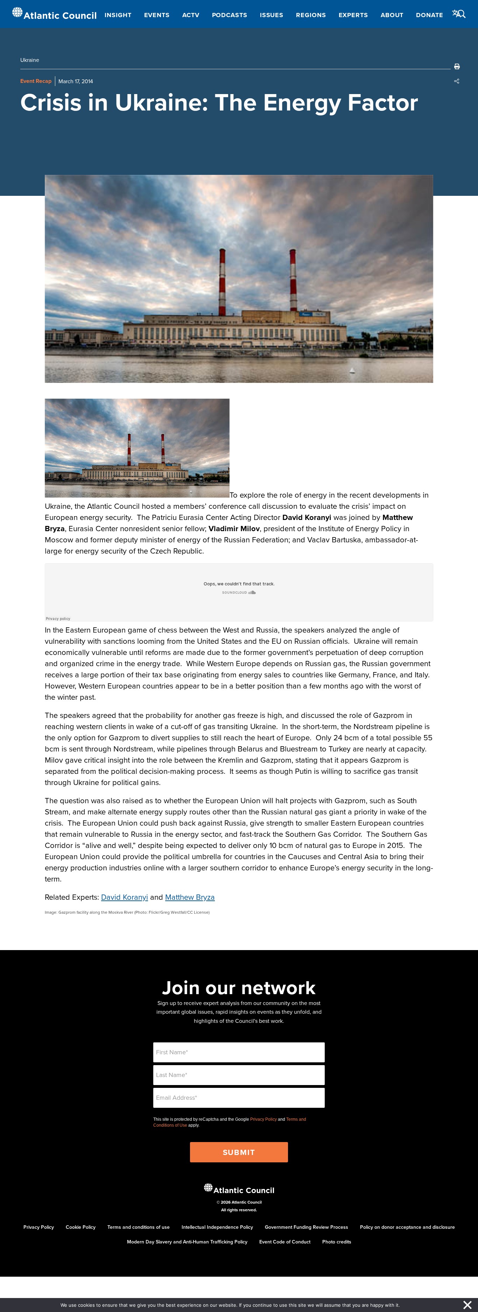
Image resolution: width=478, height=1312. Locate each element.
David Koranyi (124, 896)
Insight (118, 15)
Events (157, 15)
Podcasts (229, 15)
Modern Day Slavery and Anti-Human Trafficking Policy (187, 1241)
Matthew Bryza (190, 896)
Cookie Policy (81, 1227)
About (392, 15)
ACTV (190, 15)
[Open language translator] (456, 13)
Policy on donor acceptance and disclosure (407, 1227)
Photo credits (336, 1241)
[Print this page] (457, 66)
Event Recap (35, 81)
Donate (429, 15)
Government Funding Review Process (306, 1227)
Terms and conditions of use (138, 1227)
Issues (271, 15)
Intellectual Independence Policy (217, 1227)
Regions (311, 15)
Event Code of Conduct (284, 1241)
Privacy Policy (263, 1119)
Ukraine (29, 60)
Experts (353, 15)
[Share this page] (457, 81)
